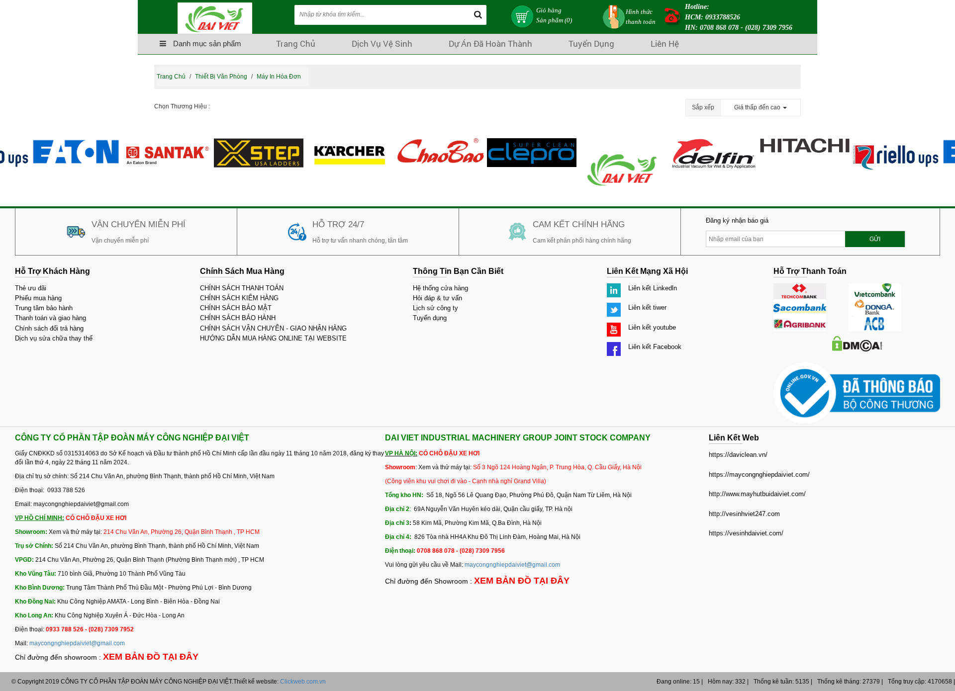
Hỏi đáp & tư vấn (437, 298)
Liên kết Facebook (654, 346)
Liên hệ (665, 43)
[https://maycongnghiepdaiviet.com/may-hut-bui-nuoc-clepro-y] (525, 142)
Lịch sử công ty (435, 308)
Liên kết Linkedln (652, 288)
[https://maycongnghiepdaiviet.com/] (616, 142)
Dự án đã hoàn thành (490, 43)
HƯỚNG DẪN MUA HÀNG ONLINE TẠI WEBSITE (273, 338)
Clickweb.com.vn (303, 681)
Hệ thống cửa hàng (440, 288)
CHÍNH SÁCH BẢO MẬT (236, 308)
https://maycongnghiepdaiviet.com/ (759, 474)
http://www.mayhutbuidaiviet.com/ (757, 494)
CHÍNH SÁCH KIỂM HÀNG (239, 298)
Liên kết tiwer (647, 307)
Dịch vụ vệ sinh (382, 43)
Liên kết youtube (652, 327)
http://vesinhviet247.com (744, 514)
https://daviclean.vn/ (738, 454)
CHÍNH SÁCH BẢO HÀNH (238, 318)
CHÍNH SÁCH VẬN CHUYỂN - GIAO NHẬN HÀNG (273, 328)
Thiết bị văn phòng (221, 76)
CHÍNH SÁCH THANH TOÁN (242, 288)
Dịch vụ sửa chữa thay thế (54, 338)
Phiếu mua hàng (38, 298)
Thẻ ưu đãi (30, 288)
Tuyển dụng (591, 43)
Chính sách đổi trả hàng (49, 328)
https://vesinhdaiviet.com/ (746, 533)
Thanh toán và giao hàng (50, 318)
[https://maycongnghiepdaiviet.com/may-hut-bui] (342, 142)
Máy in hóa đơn (279, 76)
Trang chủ (295, 43)
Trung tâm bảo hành (44, 308)
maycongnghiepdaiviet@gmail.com (77, 643)
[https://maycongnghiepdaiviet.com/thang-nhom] (251, 142)
